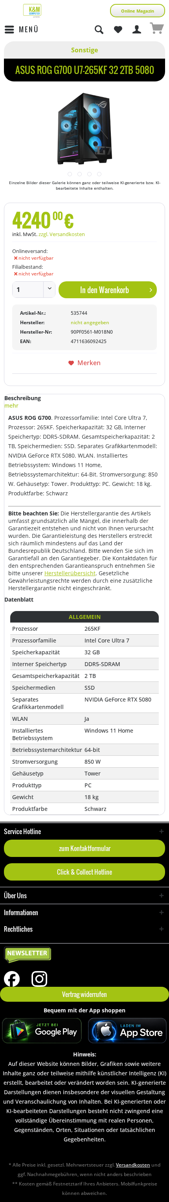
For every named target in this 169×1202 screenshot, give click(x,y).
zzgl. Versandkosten (62, 234)
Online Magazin (137, 11)
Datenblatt (18, 599)
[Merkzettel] (118, 29)
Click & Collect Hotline (84, 872)
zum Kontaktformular (84, 848)
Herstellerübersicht (70, 573)
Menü (29, 29)
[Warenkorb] (156, 29)
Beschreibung (22, 398)
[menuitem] (21, 29)
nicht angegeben (90, 322)
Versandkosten (133, 1164)
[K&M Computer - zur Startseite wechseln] (32, 11)
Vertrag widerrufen (84, 994)
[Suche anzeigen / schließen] (99, 29)
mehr (11, 405)
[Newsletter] (84, 955)
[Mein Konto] (137, 29)
